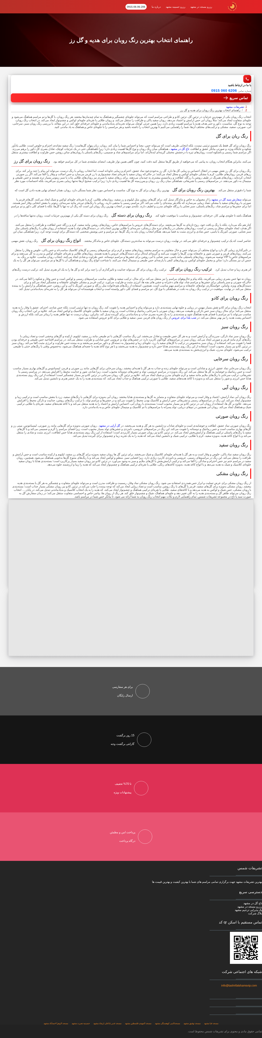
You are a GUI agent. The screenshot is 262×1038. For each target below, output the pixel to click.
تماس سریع (239, 98)
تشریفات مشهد (235, 106)
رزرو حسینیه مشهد (175, 6)
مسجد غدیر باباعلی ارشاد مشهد (107, 1023)
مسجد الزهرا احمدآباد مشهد (56, 1023)
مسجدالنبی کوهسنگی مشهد (167, 1023)
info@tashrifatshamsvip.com (239, 985)
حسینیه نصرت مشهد (81, 1023)
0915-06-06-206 (136, 6)
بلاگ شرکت (255, 913)
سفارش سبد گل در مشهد (226, 199)
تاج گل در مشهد (180, 148)
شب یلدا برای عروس (183, 317)
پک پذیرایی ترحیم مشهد (248, 909)
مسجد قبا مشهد (211, 1023)
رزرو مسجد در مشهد (201, 6)
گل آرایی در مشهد (109, 425)
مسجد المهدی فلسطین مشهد (138, 1023)
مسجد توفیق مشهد (192, 1023)
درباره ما (156, 6)
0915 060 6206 (224, 90)
